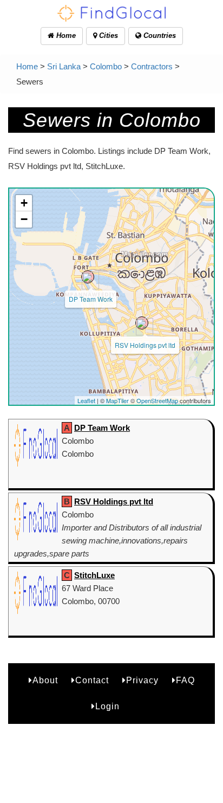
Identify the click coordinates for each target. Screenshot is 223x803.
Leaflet (86, 400)
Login (107, 706)
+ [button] (24, 203)
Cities (107, 35)
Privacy (142, 680)
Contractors (152, 66)
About (45, 680)
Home (65, 35)
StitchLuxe (94, 575)
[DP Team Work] (87, 276)
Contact (92, 680)
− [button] (24, 219)
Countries (158, 35)
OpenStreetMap (157, 400)
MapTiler (117, 400)
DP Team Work (91, 298)
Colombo (106, 66)
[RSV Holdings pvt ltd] (141, 322)
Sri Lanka (64, 66)
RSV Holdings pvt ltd (145, 344)
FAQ (185, 680)
